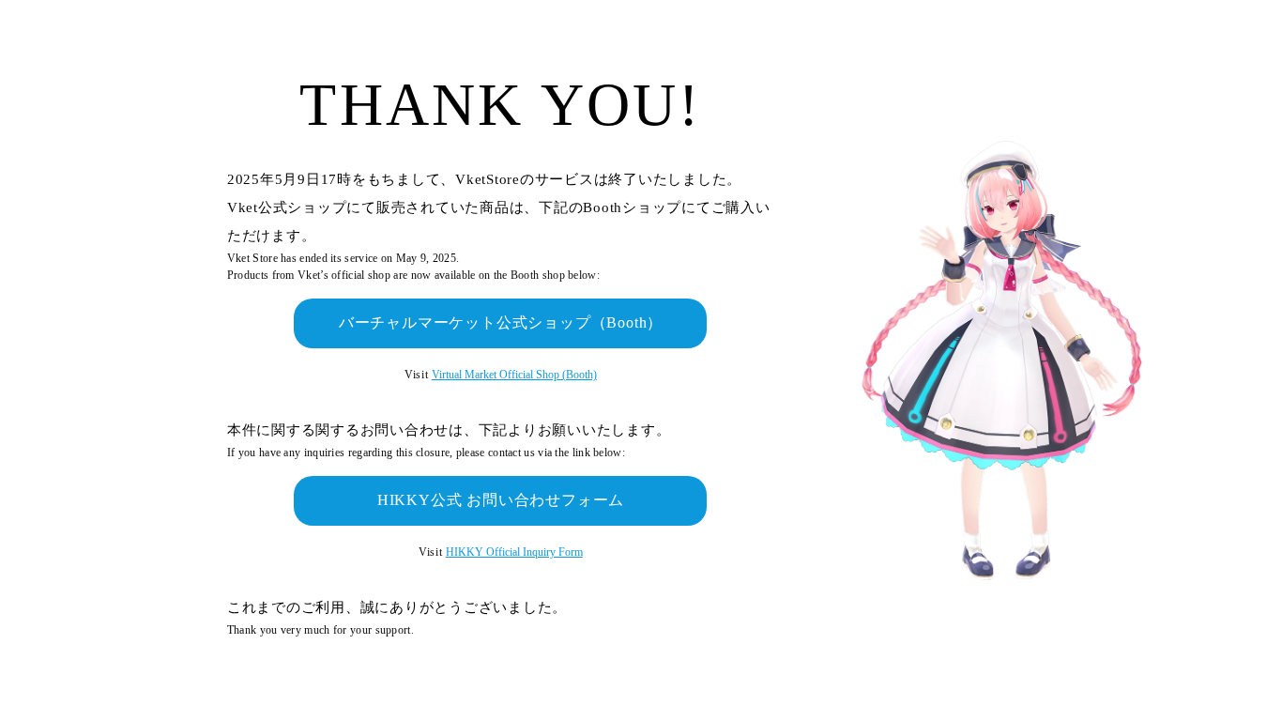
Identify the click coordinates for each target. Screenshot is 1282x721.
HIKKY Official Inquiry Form (514, 552)
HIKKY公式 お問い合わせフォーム (500, 500)
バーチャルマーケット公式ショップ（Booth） (501, 322)
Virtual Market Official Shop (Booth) (514, 374)
